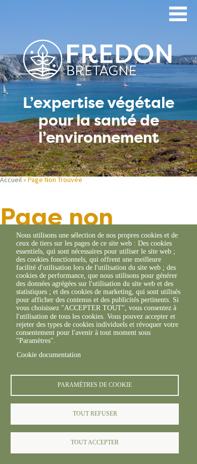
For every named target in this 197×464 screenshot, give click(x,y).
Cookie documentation (49, 355)
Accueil (11, 179)
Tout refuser (95, 413)
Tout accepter (95, 442)
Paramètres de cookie (95, 384)
